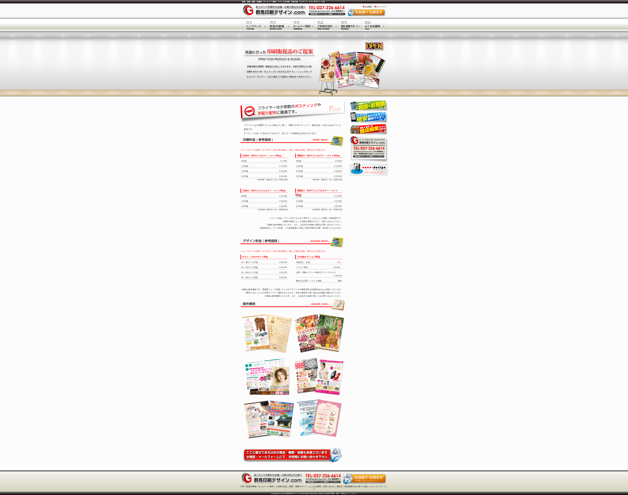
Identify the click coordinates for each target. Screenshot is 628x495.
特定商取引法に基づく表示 (356, 486)
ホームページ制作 (266, 486)
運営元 (339, 486)
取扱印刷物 (251, 486)
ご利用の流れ (282, 486)
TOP (242, 486)
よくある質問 (315, 486)
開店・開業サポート (298, 486)
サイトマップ (381, 7)
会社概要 (368, 7)
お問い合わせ (329, 486)
